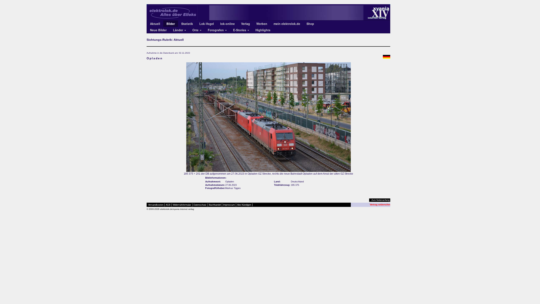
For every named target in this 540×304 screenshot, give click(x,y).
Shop (310, 24)
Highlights (262, 30)
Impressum (229, 205)
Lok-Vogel (206, 24)
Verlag (245, 24)
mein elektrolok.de (287, 24)
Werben (261, 24)
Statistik (187, 24)
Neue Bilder (158, 30)
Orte (195, 30)
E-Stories (240, 30)
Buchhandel (215, 205)
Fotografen (216, 30)
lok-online (227, 24)
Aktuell (155, 24)
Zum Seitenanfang (380, 200)
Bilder (170, 24)
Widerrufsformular (182, 205)
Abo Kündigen (244, 205)
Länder (178, 30)
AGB (168, 205)
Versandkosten (155, 205)
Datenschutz (200, 205)
